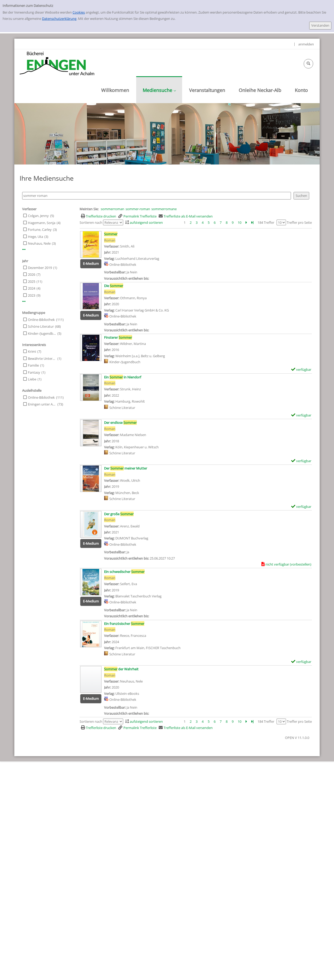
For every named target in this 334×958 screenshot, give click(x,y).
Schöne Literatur (41, 326)
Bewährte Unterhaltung (42, 358)
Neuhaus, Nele (39, 243)
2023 (31, 295)
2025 (31, 281)
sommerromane (164, 209)
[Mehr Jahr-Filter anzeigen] (24, 301)
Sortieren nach (91, 222)
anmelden (306, 44)
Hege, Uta (35, 236)
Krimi (32, 351)
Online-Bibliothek (41, 319)
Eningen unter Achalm (42, 404)
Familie (33, 365)
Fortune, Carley (40, 229)
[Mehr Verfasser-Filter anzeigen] (24, 249)
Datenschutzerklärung (59, 18)
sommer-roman (138, 209)
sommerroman (112, 209)
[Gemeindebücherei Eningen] (57, 63)
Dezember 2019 (40, 267)
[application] (159, 89)
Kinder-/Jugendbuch (42, 333)
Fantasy (34, 372)
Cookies (79, 12)
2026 (31, 274)
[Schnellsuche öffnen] (308, 63)
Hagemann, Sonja (41, 222)
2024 (31, 288)
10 (239, 222)
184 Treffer (266, 222)
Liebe (32, 379)
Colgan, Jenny (38, 215)
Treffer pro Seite (299, 222)
